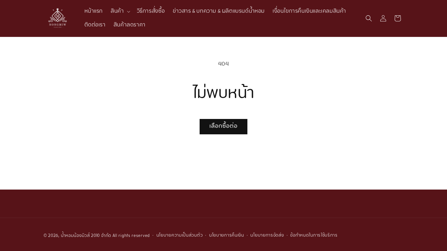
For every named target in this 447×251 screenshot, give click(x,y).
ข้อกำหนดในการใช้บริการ (314, 236)
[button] (120, 11)
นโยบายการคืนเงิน (226, 236)
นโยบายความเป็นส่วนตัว (179, 236)
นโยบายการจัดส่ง (267, 236)
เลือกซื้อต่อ (223, 126)
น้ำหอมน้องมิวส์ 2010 (80, 236)
